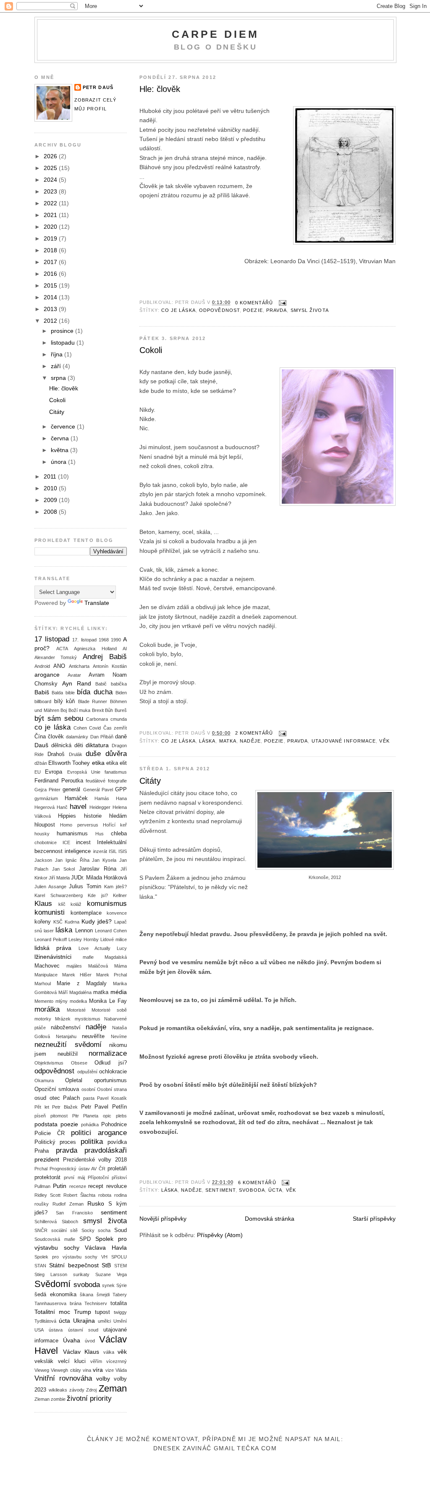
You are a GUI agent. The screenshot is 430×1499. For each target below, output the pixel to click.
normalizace (108, 1053)
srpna (59, 377)
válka (108, 1352)
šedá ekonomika (55, 1295)
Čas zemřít (115, 727)
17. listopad (84, 639)
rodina (120, 1195)
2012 (51, 320)
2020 (51, 226)
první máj (74, 1177)
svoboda (252, 1190)
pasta (88, 1098)
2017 (51, 262)
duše (93, 754)
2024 (51, 179)
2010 (51, 488)
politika (92, 1142)
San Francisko (74, 1212)
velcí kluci (72, 1361)
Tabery (120, 1294)
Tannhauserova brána (57, 1303)
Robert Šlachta (79, 1195)
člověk (56, 737)
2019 (51, 238)
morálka (47, 1009)
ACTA (62, 648)
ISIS (122, 851)
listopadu (63, 342)
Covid (95, 727)
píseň (40, 1115)
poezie (253, 310)
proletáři (117, 1169)
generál (71, 790)
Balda (57, 692)
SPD (85, 1239)
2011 (51, 476)
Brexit (98, 710)
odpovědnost (219, 310)
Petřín (119, 1107)
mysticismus (87, 1018)
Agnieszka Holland (95, 648)
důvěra (116, 754)
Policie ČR (49, 1133)
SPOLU (119, 1256)
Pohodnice (114, 1125)
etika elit (116, 763)
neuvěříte (93, 1036)
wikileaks (58, 1389)
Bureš (121, 710)
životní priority (89, 1398)
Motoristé (76, 1009)
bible (70, 692)
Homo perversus (79, 824)
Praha (41, 1151)
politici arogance (99, 1133)
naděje (250, 740)
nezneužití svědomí (68, 1045)
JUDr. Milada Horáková (99, 878)
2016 (51, 273)
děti (78, 745)
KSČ (58, 921)
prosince (63, 330)
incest (83, 842)
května (60, 450)
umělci (104, 1321)
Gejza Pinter (47, 789)
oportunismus (110, 1080)
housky (42, 833)
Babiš (41, 692)
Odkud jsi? (110, 1063)
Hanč (62, 807)
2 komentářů (254, 732)
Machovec (47, 966)
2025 (51, 168)
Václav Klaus (81, 1351)
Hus (99, 833)
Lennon (84, 931)
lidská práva (52, 947)
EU (37, 771)
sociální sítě (64, 1230)
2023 (51, 191)
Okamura (44, 1080)
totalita (118, 1303)
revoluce (116, 1186)
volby (103, 1378)
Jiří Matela (59, 877)
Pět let (41, 1106)
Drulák (75, 754)
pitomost (59, 1115)
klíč (62, 904)
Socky (87, 1230)
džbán (40, 763)
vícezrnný (116, 1361)
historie (93, 816)
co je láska (178, 310)
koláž (76, 904)
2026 (51, 156)
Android (42, 666)
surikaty (81, 1274)
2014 (51, 297)
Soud (120, 1230)
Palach (71, 1098)
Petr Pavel (95, 1107)
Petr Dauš (98, 87)
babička (119, 683)
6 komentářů (257, 1182)
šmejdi (103, 1294)
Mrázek (63, 1018)
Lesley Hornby (83, 939)
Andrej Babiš (105, 657)
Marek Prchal (111, 974)
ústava (56, 1329)
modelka (78, 1001)
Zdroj (91, 1389)
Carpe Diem (215, 34)
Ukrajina (84, 1320)
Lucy (122, 948)
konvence (117, 913)
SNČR (40, 1230)
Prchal (40, 1168)
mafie (88, 957)
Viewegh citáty (66, 1370)
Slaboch (70, 1221)
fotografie (117, 780)
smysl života (310, 310)
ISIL (113, 851)
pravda (276, 310)
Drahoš (56, 754)
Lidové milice (113, 939)
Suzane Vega (111, 1274)
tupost (102, 1312)
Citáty (150, 780)
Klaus (43, 904)
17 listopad (51, 639)
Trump (82, 1311)
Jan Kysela (104, 860)
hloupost (44, 825)
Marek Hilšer (77, 974)
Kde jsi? (98, 895)
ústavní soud (83, 1329)
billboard (42, 701)
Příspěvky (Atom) (220, 1235)
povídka (117, 1142)
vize (109, 1370)
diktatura (97, 745)
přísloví (119, 1177)
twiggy (120, 1312)
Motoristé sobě (109, 1009)
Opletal (73, 1080)
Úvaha (71, 1340)
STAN (40, 1265)
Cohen (80, 727)
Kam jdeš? (115, 886)
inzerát (100, 851)
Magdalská (116, 957)
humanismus (72, 834)
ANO (59, 666)
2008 (51, 511)
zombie (58, 1399)
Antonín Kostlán (110, 666)
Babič (101, 683)
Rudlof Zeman (68, 1203)
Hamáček (76, 798)
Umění (120, 1321)
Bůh (109, 710)
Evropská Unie (83, 771)
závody (76, 1389)
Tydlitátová (45, 1321)
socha (104, 1230)
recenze (77, 1186)
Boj (63, 710)
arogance (47, 674)
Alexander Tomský (55, 657)
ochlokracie (113, 1072)
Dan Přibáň (101, 736)
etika (98, 762)
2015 (51, 285)
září (57, 366)
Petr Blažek (65, 1106)
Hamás (101, 798)
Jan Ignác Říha (72, 860)
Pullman (42, 1186)
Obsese (79, 1062)
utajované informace (344, 740)
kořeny (42, 922)
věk (384, 740)
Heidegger (99, 807)
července (64, 426)
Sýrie (121, 1285)
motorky (42, 1018)
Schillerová (45, 1221)
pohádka (90, 1124)
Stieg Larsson (50, 1274)
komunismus (107, 904)
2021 (51, 215)
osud (40, 1098)
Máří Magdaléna (75, 992)
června (61, 438)
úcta (275, 1190)
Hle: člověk (159, 89)
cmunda (118, 719)
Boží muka (79, 710)
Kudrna (72, 921)
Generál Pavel (98, 789)
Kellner (120, 895)
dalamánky (77, 736)
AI (125, 648)
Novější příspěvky (162, 1218)
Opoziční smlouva (56, 1089)
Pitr (75, 1115)
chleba (119, 834)
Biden (121, 692)
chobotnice (45, 842)
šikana (86, 1294)
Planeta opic (97, 1115)
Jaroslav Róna (97, 869)
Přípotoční (98, 1177)
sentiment (220, 1190)
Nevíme (119, 1036)
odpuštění (87, 1071)
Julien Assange (50, 886)
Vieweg (41, 1370)
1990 (116, 639)
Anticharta (79, 666)
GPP (121, 790)
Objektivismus (48, 1062)
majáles (74, 965)
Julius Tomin (85, 886)
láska (207, 740)
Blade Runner (93, 701)
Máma (120, 965)
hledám (118, 816)
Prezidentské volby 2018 (95, 1160)
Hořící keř (115, 824)
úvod (90, 1340)
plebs (121, 1115)
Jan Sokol (63, 868)
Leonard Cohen (111, 930)
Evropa (53, 772)
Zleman (42, 1399)
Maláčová (98, 965)
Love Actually (94, 948)
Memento (43, 1001)
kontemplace (86, 913)
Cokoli (150, 350)
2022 (51, 203)
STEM (120, 1265)
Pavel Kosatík (112, 1098)
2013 (51, 309)
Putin (59, 1185)
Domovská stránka (269, 1218)
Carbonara (97, 719)
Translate (96, 602)
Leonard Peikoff (50, 939)
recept (95, 1186)
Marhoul (42, 983)
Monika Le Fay (108, 1001)
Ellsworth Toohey (69, 763)
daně (121, 737)
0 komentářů (254, 302)
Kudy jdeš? (96, 921)
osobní (88, 1089)
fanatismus (116, 771)
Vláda (121, 1370)
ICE (66, 842)
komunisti (49, 912)
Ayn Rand (76, 683)
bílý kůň (64, 701)
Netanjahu (66, 1036)
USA (39, 1329)
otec (55, 1098)
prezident (46, 1159)
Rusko (95, 1203)
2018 (51, 250)
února (59, 461)
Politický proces (55, 1142)
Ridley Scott (47, 1195)
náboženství (66, 1028)
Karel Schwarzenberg (58, 895)
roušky (41, 1203)
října (57, 354)
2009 (51, 500)
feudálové (95, 780)
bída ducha (94, 692)
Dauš (41, 745)
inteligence (78, 851)
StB (106, 1265)
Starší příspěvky (374, 1218)
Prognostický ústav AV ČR (77, 1168)
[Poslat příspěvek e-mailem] (281, 302)
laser (49, 930)
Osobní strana (112, 1089)
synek (108, 1285)
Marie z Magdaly (82, 983)
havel (78, 807)
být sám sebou (58, 718)
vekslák (43, 1361)
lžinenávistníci (52, 956)
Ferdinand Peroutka (58, 781)
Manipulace (46, 974)
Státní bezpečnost (74, 1265)
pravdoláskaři (105, 1150)
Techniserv (95, 1303)
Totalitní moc (52, 1311)
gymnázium (46, 798)
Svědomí (52, 1284)
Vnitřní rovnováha (63, 1378)
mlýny (61, 1001)
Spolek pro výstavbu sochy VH (71, 1256)
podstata (46, 1124)
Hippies (67, 816)
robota (104, 1195)
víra (98, 1369)
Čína (40, 737)
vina (87, 1370)
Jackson (43, 860)
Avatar (74, 675)
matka (227, 740)
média (118, 992)
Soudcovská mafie (54, 1239)
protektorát (47, 1177)
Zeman (113, 1388)
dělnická (61, 745)
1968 (104, 639)
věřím (96, 1361)
